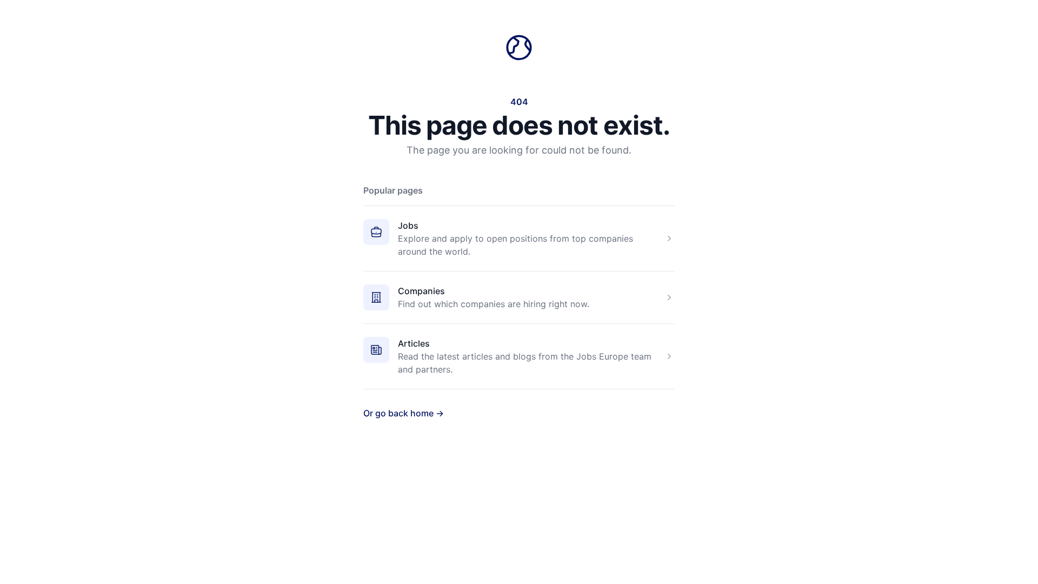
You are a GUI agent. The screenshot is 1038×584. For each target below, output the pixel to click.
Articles (414, 343)
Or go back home (403, 413)
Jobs (408, 225)
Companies (421, 291)
